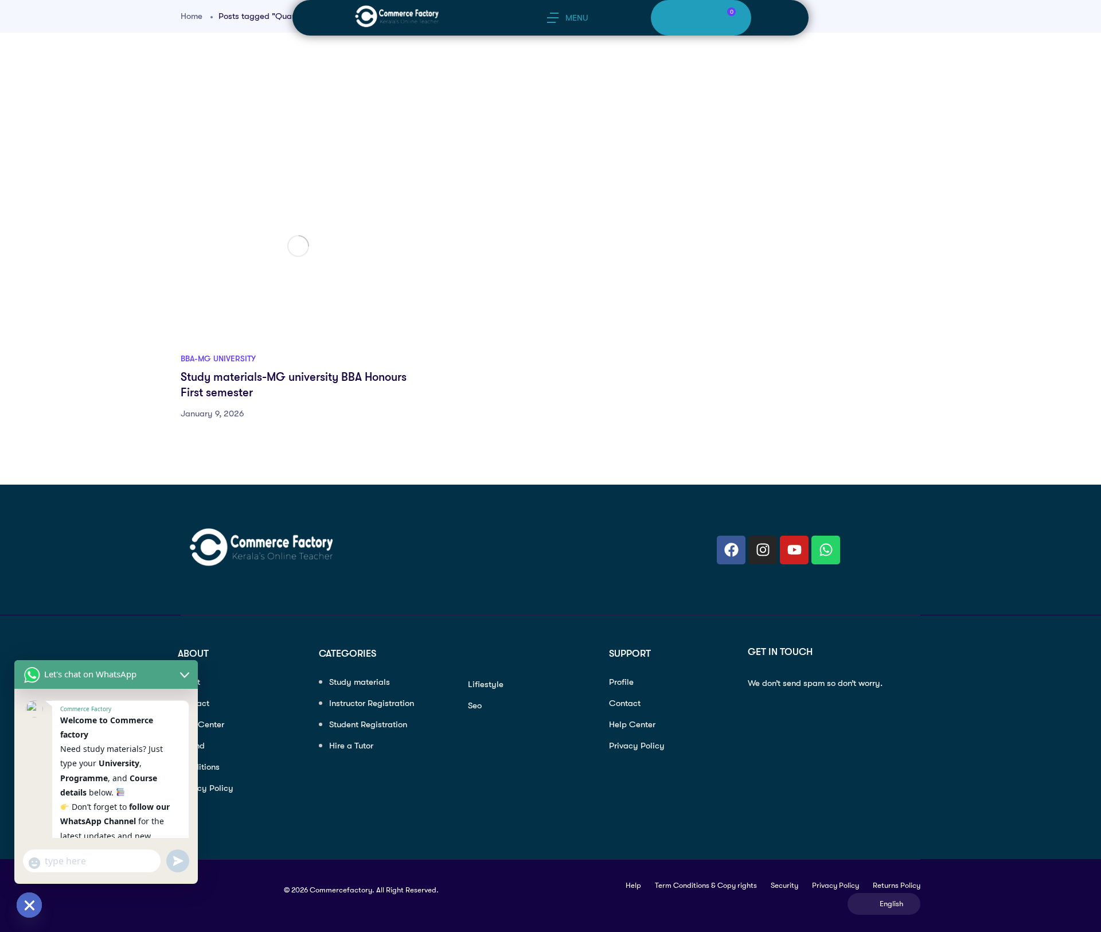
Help (633, 885)
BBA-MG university (218, 358)
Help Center (201, 724)
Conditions (199, 767)
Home (191, 16)
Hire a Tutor (351, 745)
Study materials (359, 682)
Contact (625, 703)
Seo (475, 705)
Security (784, 885)
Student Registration (368, 724)
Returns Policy (896, 885)
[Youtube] (794, 550)
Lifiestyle (485, 684)
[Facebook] (731, 550)
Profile (621, 682)
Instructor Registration (371, 703)
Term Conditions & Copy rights (706, 885)
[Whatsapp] (825, 550)
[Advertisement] (525, 115)
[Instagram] (762, 550)
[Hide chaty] (29, 905)
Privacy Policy (205, 788)
